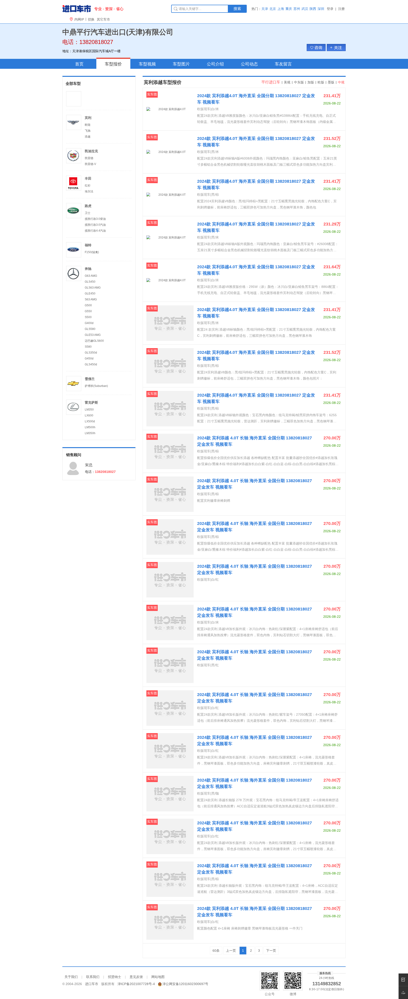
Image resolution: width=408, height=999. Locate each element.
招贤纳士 (114, 977)
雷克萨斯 (91, 402)
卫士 (87, 213)
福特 (88, 245)
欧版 (321, 82)
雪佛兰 (90, 379)
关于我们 (71, 977)
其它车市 (103, 19)
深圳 (321, 9)
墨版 (331, 82)
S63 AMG (91, 299)
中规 (340, 82)
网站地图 (158, 977)
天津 (264, 9)
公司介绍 (215, 64)
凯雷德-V (90, 164)
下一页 (271, 950)
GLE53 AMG (93, 335)
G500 (88, 305)
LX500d (90, 421)
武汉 (305, 9)
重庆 (288, 9)
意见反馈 (136, 977)
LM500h (90, 427)
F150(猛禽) (92, 252)
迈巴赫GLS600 (94, 340)
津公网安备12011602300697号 (185, 984)
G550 (88, 311)
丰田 (88, 178)
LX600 (89, 415)
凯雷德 (89, 158)
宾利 (88, 118)
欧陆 (87, 124)
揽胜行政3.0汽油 (95, 224)
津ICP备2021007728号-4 (136, 984)
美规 (287, 82)
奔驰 (88, 269)
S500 (88, 317)
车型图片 (181, 64)
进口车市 (91, 984)
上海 (280, 9)
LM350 (89, 409)
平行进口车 (270, 82)
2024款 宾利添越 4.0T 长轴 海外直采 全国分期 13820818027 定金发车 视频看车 (254, 441)
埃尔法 (89, 191)
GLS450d (91, 364)
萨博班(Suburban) (96, 386)
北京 (272, 9)
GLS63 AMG (93, 287)
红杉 (87, 185)
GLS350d (91, 352)
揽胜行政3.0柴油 (95, 219)
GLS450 (90, 281)
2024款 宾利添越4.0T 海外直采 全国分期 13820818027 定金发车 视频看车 (256, 98)
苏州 (296, 9)
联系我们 (92, 977)
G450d (89, 358)
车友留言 (283, 64)
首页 (79, 64)
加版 (310, 82)
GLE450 (90, 293)
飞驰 (87, 130)
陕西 (313, 9)
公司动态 (249, 64)
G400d (89, 323)
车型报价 (113, 64)
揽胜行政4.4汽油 (95, 230)
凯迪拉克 (91, 151)
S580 (88, 346)
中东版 (299, 82)
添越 (87, 136)
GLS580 (90, 329)
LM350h (90, 433)
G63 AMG (91, 275)
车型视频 (147, 64)
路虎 (88, 206)
